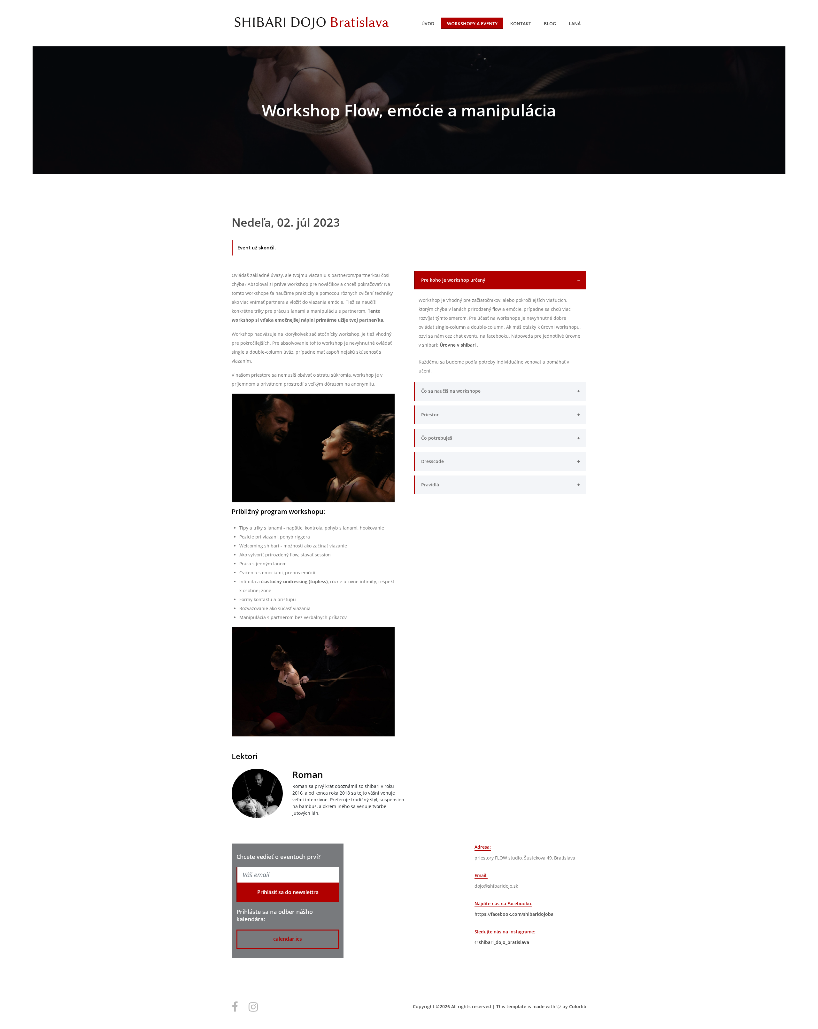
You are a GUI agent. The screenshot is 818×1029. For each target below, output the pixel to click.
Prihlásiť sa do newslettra (288, 892)
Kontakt (520, 23)
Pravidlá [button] (430, 485)
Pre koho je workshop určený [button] (453, 280)
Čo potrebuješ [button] (436, 438)
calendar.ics (287, 938)
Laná (575, 23)
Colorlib (577, 1006)
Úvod (427, 23)
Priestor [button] (430, 415)
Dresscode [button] (432, 461)
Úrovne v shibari (458, 345)
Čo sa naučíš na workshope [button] (451, 391)
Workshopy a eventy (472, 23)
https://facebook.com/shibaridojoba (514, 914)
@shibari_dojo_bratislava (502, 942)
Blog (550, 23)
